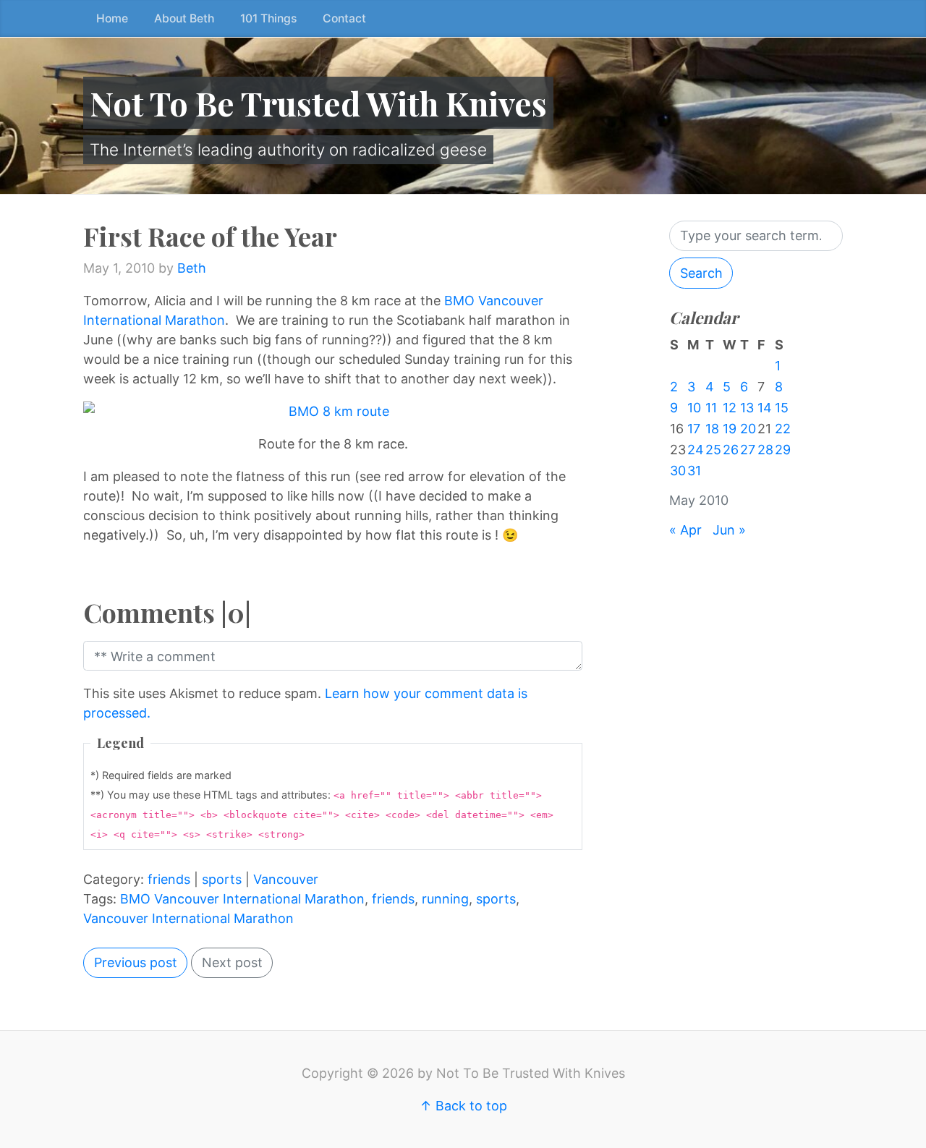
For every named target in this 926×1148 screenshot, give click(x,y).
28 (765, 449)
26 (731, 449)
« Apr (685, 529)
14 (764, 407)
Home (112, 18)
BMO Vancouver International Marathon (242, 898)
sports (222, 879)
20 (748, 428)
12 (729, 407)
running (445, 898)
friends (169, 879)
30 (678, 470)
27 (747, 449)
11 (711, 407)
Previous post (135, 962)
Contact (344, 18)
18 (712, 428)
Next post (232, 962)
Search (701, 273)
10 (694, 407)
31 (694, 470)
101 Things (268, 18)
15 (782, 407)
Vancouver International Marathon (188, 918)
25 (713, 449)
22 (783, 428)
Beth (191, 268)
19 (729, 428)
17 (693, 428)
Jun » (729, 529)
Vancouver (285, 879)
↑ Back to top (463, 1105)
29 (783, 449)
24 (695, 449)
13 (747, 407)
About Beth (184, 18)
